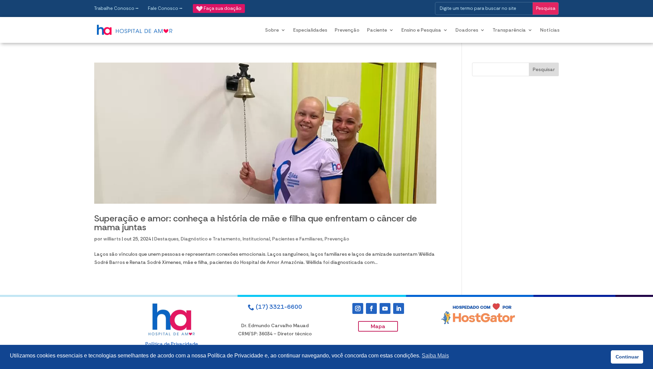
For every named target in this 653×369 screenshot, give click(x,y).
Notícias (549, 30)
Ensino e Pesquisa (421, 30)
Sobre (272, 30)
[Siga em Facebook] (371, 308)
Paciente (377, 30)
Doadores (466, 30)
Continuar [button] (627, 356)
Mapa (378, 326)
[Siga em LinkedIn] (398, 308)
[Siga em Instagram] (357, 308)
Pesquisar (544, 69)
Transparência (509, 30)
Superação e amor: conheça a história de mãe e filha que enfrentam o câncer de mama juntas (255, 223)
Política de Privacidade (171, 344)
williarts (112, 239)
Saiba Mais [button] (435, 355)
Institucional (256, 239)
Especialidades (310, 30)
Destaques (166, 239)
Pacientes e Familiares (297, 239)
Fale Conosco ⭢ (165, 8)
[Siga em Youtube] (385, 308)
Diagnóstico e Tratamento (210, 239)
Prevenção (347, 30)
